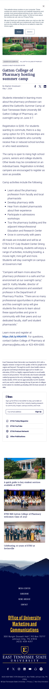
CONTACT (24, 604)
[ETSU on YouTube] (30, 669)
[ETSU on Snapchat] (35, 669)
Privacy (30, 682)
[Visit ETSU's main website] (24, 654)
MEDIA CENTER (24, 588)
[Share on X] (40, 86)
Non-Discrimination (41, 682)
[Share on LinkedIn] (45, 86)
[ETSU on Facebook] (7, 669)
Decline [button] (29, 32)
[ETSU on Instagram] (18, 669)
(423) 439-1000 (7, 677)
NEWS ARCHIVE (25, 599)
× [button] (43, 5)
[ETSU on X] (13, 669)
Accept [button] (19, 32)
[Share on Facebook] (35, 86)
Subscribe (24, 594)
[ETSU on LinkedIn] (24, 669)
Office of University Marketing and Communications (24, 623)
